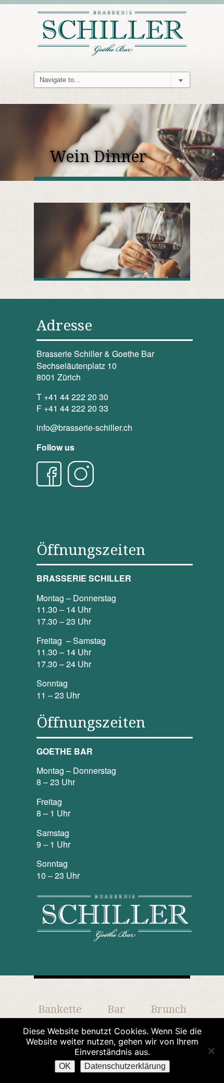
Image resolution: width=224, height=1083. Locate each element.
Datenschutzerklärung (125, 1066)
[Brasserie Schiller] (112, 32)
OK (65, 1066)
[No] (211, 1051)
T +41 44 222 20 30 (72, 397)
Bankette (60, 1009)
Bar (116, 1009)
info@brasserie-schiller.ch (84, 427)
